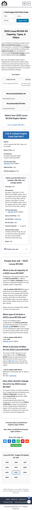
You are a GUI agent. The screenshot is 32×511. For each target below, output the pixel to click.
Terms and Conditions (21, 502)
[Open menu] (29, 3)
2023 (25, 472)
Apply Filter (22, 20)
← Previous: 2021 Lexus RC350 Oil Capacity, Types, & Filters (16, 424)
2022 (16, 472)
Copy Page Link (16, 445)
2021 (7, 472)
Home (8, 499)
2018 (7, 467)
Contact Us (22, 499)
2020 (25, 467)
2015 (7, 462)
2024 (7, 477)
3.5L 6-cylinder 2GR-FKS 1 (16, 125)
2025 (16, 477)
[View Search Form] (24, 3)
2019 (16, 467)
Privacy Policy (8, 502)
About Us (14, 499)
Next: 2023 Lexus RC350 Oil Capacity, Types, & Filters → (16, 430)
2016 (16, 462)
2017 (25, 462)
